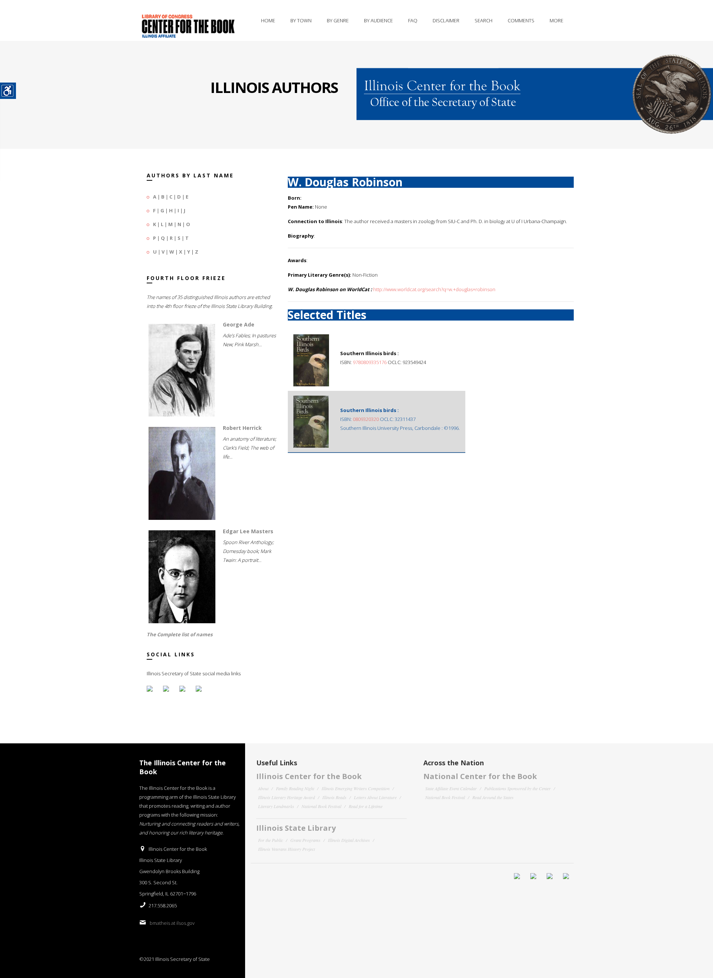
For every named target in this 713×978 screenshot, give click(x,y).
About (263, 788)
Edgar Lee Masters (248, 531)
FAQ (412, 20)
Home (268, 20)
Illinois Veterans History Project (286, 849)
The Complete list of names (179, 634)
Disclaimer (446, 20)
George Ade (238, 324)
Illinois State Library (296, 828)
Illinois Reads (334, 797)
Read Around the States (493, 797)
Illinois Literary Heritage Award (286, 797)
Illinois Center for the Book (309, 776)
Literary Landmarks (276, 806)
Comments (521, 20)
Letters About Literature (375, 797)
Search (483, 20)
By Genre (338, 20)
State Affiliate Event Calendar (451, 788)
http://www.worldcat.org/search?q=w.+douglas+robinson (434, 289)
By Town (301, 20)
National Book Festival (321, 806)
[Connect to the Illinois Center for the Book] (534, 87)
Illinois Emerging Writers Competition (356, 788)
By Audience (378, 20)
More (556, 20)
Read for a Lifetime (365, 806)
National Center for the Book (480, 776)
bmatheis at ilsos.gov (172, 923)
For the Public (270, 840)
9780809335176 (370, 362)
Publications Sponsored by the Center (517, 788)
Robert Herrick (242, 427)
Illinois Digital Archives (349, 840)
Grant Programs (305, 840)
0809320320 (366, 419)
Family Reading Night (295, 788)
